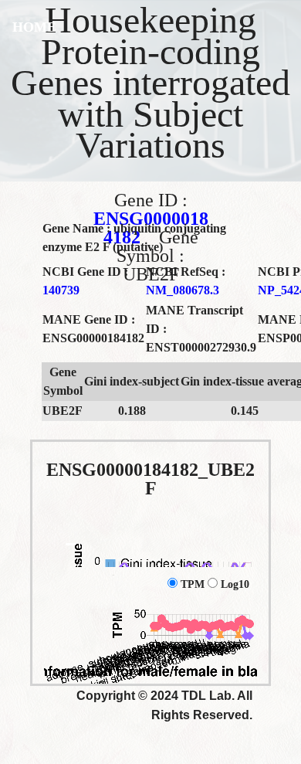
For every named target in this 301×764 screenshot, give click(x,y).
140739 (60, 290)
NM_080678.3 (182, 290)
